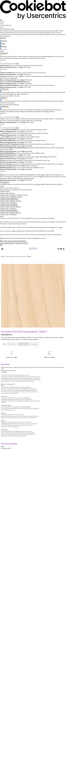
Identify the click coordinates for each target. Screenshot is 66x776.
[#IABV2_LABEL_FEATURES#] (9, 205)
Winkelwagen (23, 344)
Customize (18, 243)
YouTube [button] (2, 125)
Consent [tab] (2, 22)
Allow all (25, 243)
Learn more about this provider (8, 63)
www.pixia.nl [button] (3, 70)
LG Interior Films (21, 256)
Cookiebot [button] (3, 61)
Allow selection (9, 243)
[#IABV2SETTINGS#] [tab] (6, 25)
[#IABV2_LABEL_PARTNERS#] (9, 211)
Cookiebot (29, 190)
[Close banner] (1, 20)
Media (3, 256)
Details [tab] (2, 23)
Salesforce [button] (3, 114)
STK (4, 344)
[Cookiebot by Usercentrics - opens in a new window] (33, 9)
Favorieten (34, 344)
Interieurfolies (10, 256)
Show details (3, 49)
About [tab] (1, 27)
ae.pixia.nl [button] (3, 172)
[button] (63, 249)
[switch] (0, 42)
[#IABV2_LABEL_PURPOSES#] (9, 199)
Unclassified (4, 182)
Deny (2, 243)
